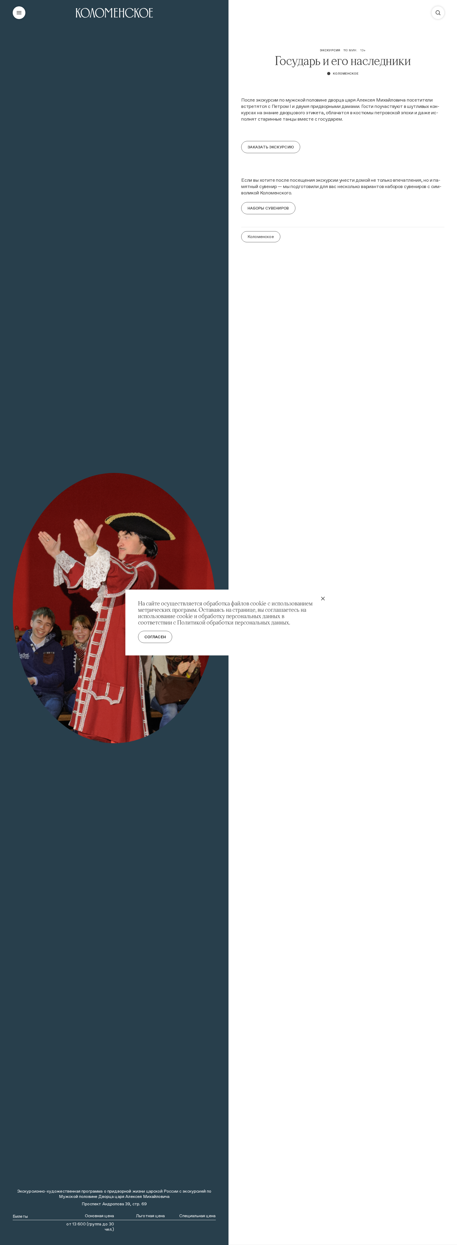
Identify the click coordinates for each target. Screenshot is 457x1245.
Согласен (155, 637)
